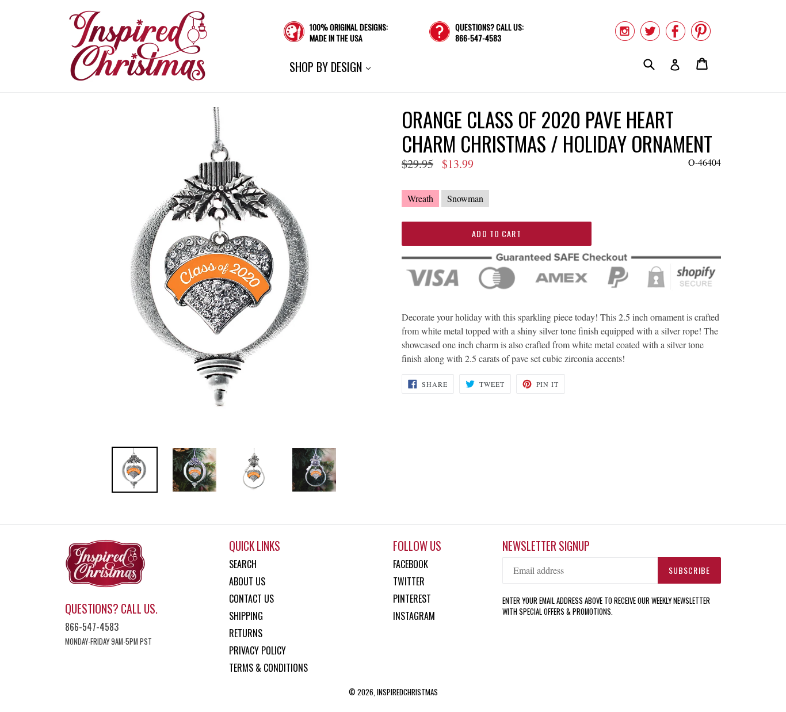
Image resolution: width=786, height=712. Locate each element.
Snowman (465, 198)
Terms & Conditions (268, 668)
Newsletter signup (546, 546)
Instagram (414, 616)
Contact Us (251, 599)
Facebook (410, 564)
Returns (245, 633)
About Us (247, 581)
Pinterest (412, 599)
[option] (135, 470)
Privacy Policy (257, 650)
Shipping (246, 616)
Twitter (409, 581)
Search (243, 564)
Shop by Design (332, 66)
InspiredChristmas (407, 692)
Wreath (420, 198)
